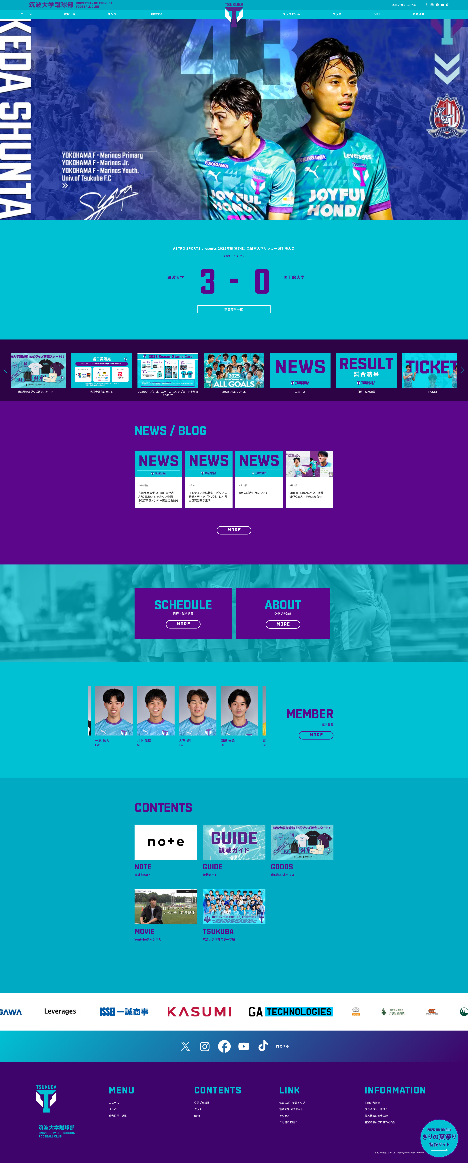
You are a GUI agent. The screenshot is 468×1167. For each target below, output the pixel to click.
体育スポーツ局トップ (292, 1103)
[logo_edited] (282, 1046)
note (197, 1116)
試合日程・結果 (118, 1116)
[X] (427, 5)
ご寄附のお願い (288, 1122)
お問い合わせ (372, 1103)
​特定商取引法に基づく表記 (380, 1122)
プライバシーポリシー (377, 1109)
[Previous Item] (5, 370)
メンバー (114, 1109)
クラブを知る (202, 1102)
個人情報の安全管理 (376, 1116)
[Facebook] (437, 5)
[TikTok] (447, 5)
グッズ (198, 1109)
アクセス (284, 1116)
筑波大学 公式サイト (291, 1109)
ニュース (114, 1102)
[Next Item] (462, 370)
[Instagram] (432, 5)
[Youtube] (442, 5)
